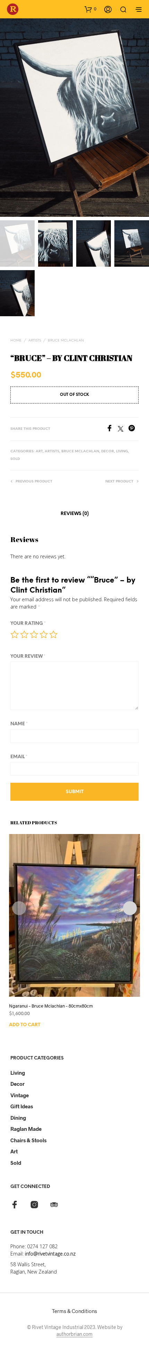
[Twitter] (123, 429)
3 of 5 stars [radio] (34, 634)
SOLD (15, 459)
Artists (34, 341)
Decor (17, 1084)
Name (19, 724)
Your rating (28, 623)
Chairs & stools (28, 1140)
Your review (27, 656)
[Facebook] (112, 429)
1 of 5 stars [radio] (14, 634)
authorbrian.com (74, 1334)
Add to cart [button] (24, 1024)
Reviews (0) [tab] (75, 514)
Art (14, 1151)
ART (39, 451)
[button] (90, 9)
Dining (18, 1118)
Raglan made (26, 1129)
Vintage (19, 1095)
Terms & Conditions (74, 1311)
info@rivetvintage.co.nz (50, 1253)
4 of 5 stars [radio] (44, 634)
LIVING (122, 451)
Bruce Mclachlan (66, 341)
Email (18, 757)
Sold (15, 1163)
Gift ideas (21, 1106)
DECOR (107, 451)
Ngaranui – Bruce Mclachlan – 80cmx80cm (51, 1005)
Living (17, 1073)
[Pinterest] (133, 429)
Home (15, 341)
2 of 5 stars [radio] (24, 634)
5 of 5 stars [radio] (53, 634)
